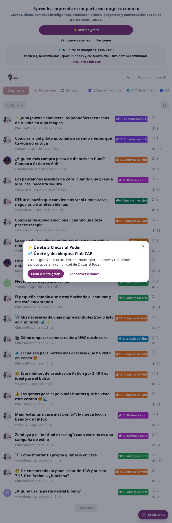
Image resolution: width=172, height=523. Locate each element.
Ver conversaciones (84, 274)
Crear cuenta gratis (45, 274)
